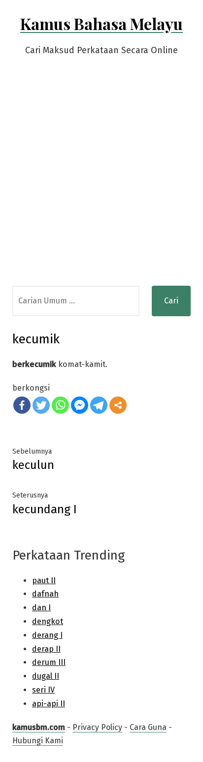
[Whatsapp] (60, 405)
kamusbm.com (38, 727)
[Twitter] (41, 405)
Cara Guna (148, 727)
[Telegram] (98, 405)
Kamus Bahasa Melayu (101, 23)
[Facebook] (22, 405)
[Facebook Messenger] (79, 405)
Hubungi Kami (37, 740)
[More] (118, 405)
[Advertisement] (101, 179)
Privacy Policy (97, 727)
